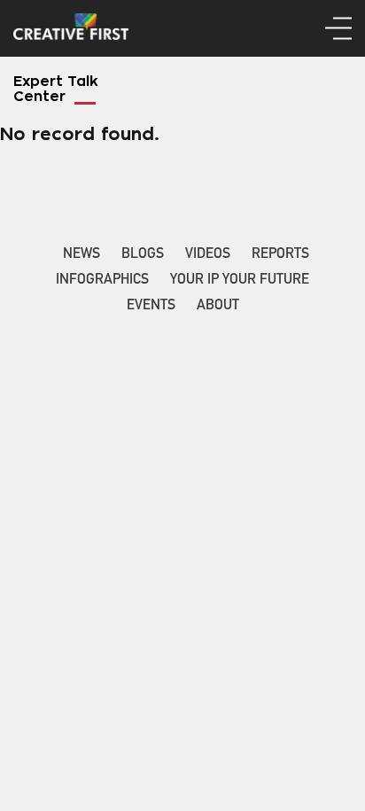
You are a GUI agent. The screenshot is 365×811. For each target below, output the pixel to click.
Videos (207, 255)
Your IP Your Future (239, 281)
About (218, 307)
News (81, 255)
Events (151, 307)
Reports (280, 255)
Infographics (102, 281)
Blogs (142, 255)
